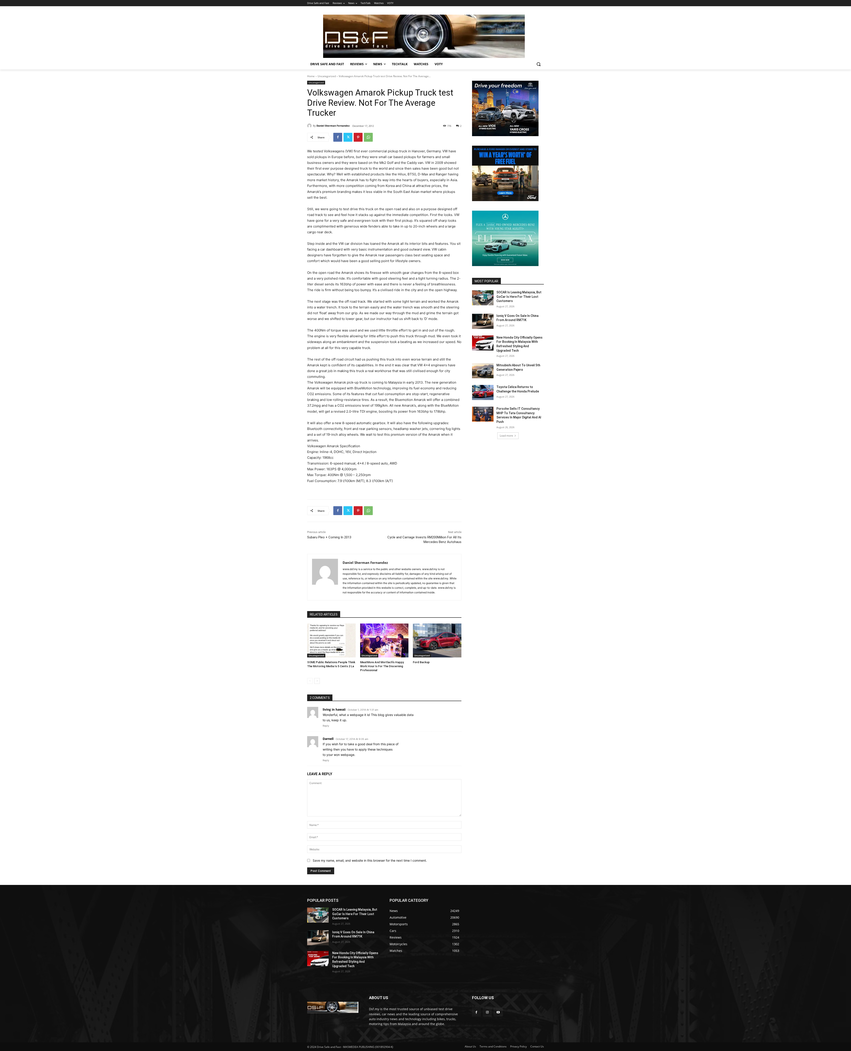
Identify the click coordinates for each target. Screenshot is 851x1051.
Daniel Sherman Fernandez (332, 125)
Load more (506, 435)
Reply (326, 725)
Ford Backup (421, 662)
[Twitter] (348, 137)
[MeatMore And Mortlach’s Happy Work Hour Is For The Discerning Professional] (384, 640)
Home (311, 76)
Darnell (328, 739)
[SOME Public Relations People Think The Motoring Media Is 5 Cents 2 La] (331, 640)
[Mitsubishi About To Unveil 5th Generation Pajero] (483, 370)
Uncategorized (327, 76)
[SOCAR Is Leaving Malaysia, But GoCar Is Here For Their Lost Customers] (483, 297)
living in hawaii (334, 709)
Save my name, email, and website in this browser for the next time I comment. (370, 860)
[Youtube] (498, 1012)
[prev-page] (310, 681)
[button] (538, 64)
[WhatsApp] (368, 137)
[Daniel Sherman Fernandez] (310, 126)
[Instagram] (487, 1012)
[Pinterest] (358, 137)
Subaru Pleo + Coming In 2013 (329, 537)
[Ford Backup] (437, 640)
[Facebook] (337, 137)
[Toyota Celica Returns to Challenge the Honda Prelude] (483, 392)
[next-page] (317, 681)
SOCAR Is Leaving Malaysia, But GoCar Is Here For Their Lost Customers (518, 296)
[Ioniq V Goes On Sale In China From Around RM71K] (483, 321)
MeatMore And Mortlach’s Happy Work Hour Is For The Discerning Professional (382, 666)
